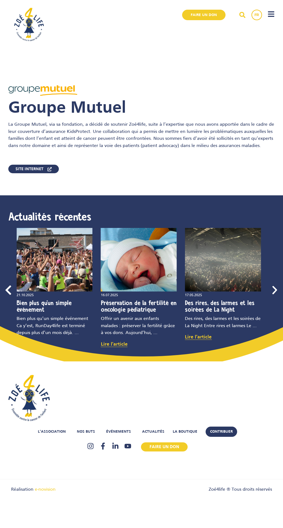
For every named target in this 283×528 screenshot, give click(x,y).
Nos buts (86, 432)
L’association (52, 432)
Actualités (153, 432)
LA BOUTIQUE (185, 432)
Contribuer (221, 432)
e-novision (45, 489)
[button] (8, 290)
